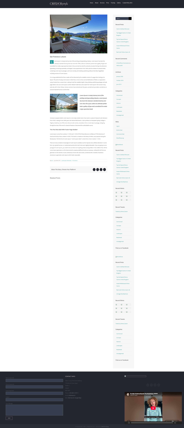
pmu (52, 160)
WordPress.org (120, 138)
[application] (153, 408)
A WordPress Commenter (122, 63)
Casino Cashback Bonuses (122, 29)
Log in (117, 126)
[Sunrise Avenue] (118, 193)
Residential (69, 160)
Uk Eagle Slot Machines (122, 182)
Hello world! (119, 65)
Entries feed (119, 130)
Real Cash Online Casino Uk (123, 52)
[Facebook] (147, 385)
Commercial (119, 95)
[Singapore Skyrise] (123, 193)
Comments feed (120, 134)
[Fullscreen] (180, 423)
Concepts (118, 99)
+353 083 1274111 (74, 393)
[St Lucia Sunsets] (128, 193)
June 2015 (118, 84)
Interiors (118, 103)
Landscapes (64, 160)
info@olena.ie (71, 395)
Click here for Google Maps (74, 398)
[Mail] (155, 385)
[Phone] (158, 385)
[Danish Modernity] (118, 197)
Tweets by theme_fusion (122, 211)
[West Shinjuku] (123, 197)
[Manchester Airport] (128, 197)
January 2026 (119, 76)
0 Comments (74, 160)
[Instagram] (151, 385)
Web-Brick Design (105, 426)
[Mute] (177, 423)
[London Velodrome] (118, 201)
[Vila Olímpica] (128, 201)
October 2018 (119, 80)
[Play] (126, 423)
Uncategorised (120, 115)
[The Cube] (123, 201)
